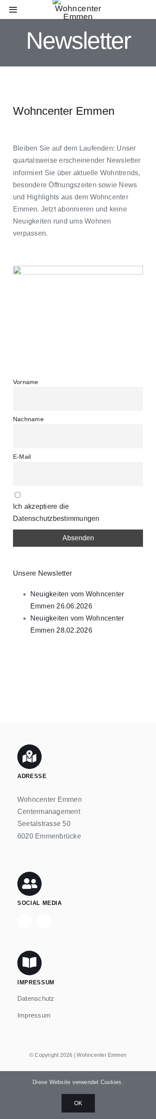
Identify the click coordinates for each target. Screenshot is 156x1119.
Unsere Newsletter (42, 573)
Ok (78, 1103)
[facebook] (24, 921)
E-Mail (22, 456)
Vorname (26, 381)
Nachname (28, 419)
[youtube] (43, 921)
